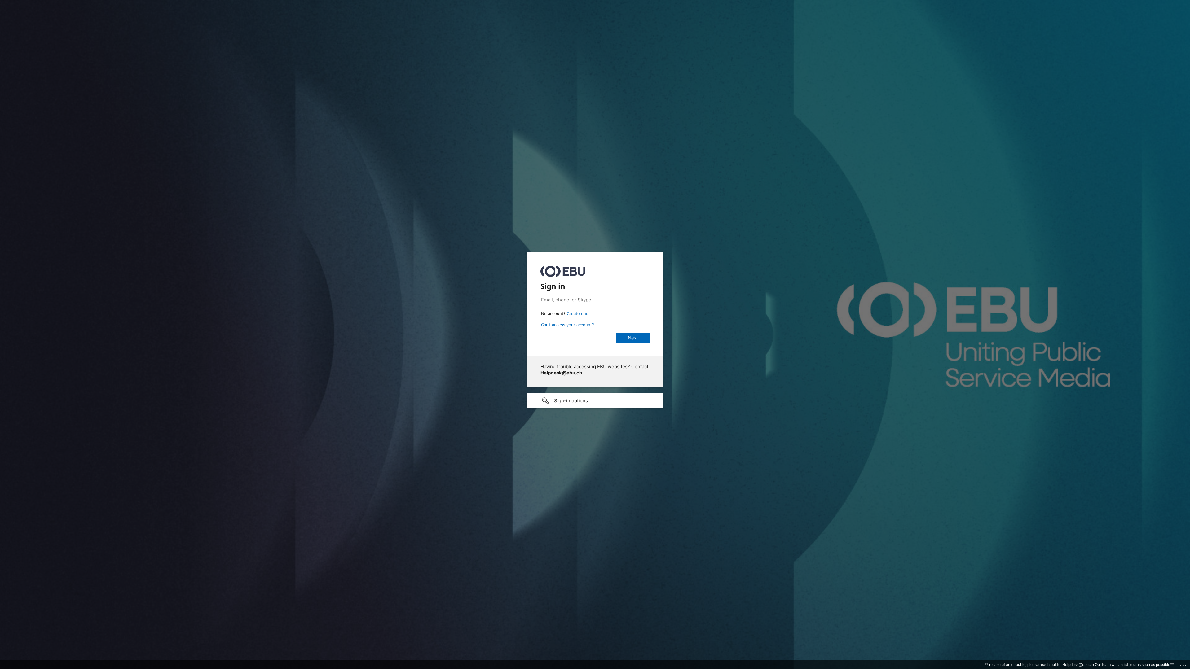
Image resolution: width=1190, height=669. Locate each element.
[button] (595, 400)
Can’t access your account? (567, 324)
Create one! (578, 313)
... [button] (1184, 664)
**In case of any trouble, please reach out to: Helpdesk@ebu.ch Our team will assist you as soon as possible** (1079, 664)
